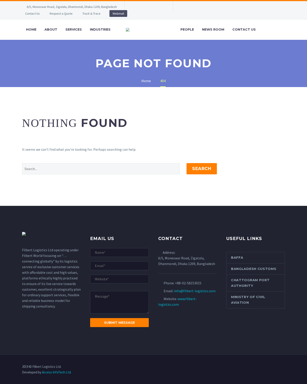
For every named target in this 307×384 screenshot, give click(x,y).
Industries (100, 29)
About (50, 29)
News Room (213, 29)
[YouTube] (161, 7)
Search (201, 168)
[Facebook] (134, 7)
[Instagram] (155, 7)
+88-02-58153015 (188, 283)
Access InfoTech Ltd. (56, 372)
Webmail (118, 13)
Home (31, 29)
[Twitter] (148, 7)
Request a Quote (61, 13)
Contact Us (32, 13)
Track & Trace (91, 13)
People (187, 29)
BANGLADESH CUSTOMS (253, 269)
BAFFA (237, 258)
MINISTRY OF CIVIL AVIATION (248, 300)
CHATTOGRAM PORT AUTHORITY (250, 283)
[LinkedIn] (141, 7)
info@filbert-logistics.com (195, 291)
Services (73, 29)
